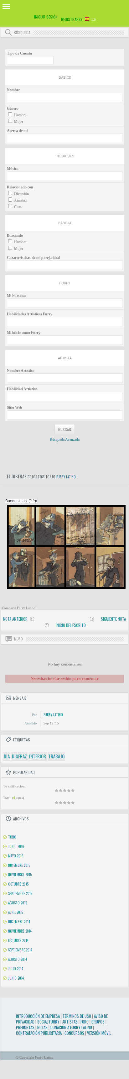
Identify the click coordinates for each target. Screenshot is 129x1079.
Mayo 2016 (15, 855)
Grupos (98, 1021)
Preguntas (25, 1027)
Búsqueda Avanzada (65, 439)
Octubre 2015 (18, 884)
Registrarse (71, 19)
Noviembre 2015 (20, 874)
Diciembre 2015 (19, 865)
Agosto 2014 (17, 959)
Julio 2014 (15, 968)
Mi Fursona (16, 295)
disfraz (19, 756)
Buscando (15, 235)
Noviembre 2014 (20, 931)
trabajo (56, 756)
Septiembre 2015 (20, 893)
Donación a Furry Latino (71, 1027)
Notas (42, 1027)
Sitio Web (14, 407)
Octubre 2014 (18, 940)
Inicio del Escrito (71, 625)
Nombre (13, 90)
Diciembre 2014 (19, 921)
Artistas (70, 1021)
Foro (84, 1021)
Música (12, 168)
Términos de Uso (77, 1016)
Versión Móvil (99, 1033)
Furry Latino (66, 476)
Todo (12, 837)
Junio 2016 (16, 846)
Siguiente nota (113, 619)
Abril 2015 (15, 912)
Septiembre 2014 (20, 949)
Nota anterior (15, 619)
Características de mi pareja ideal (33, 257)
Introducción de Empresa (38, 1016)
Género (12, 108)
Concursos (74, 1033)
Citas (18, 207)
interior (37, 756)
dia (7, 756)
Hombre (20, 115)
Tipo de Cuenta (19, 53)
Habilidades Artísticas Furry (29, 314)
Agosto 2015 (17, 902)
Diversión (21, 194)
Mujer (18, 121)
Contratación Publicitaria (39, 1033)
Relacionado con (20, 187)
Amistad (20, 200)
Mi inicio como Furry (23, 332)
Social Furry (48, 1021)
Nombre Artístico (20, 370)
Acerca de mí (17, 131)
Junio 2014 (16, 978)
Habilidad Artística (22, 389)
